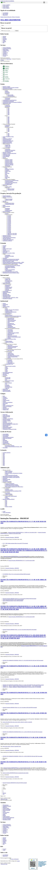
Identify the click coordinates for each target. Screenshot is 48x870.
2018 (8, 114)
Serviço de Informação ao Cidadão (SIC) (10, 423)
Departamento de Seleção (7, 88)
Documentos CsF (8, 290)
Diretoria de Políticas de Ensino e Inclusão (10, 87)
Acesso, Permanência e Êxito (8, 136)
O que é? (4, 848)
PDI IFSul (5, 374)
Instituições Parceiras (7, 292)
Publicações (5, 251)
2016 (4, 454)
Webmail (4, 837)
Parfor (6, 172)
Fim (3, 794)
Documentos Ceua (10, 363)
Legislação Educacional (7, 141)
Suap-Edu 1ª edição (8, 159)
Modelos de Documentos (7, 142)
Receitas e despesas (6, 419)
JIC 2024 (9, 216)
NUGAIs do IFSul (8, 387)
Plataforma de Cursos (7, 103)
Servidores (5, 421)
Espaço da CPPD (10, 350)
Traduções (7, 289)
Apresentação (7, 98)
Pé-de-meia (7, 173)
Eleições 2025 (7, 377)
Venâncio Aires (5, 409)
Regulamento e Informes (9, 445)
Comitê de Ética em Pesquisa (8, 239)
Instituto (4, 303)
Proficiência (7, 286)
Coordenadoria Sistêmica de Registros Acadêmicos (12, 102)
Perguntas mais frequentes (10, 269)
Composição (7, 105)
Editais (4, 137)
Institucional (5, 414)
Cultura (4, 246)
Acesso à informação (7, 47)
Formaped (7, 170)
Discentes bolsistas (8, 210)
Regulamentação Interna (9, 203)
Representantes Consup (9, 380)
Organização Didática (9, 181)
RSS (4, 844)
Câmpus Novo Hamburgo (7, 402)
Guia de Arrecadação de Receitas (11, 475)
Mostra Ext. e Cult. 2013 (12, 234)
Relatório (7, 257)
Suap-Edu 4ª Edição (9, 162)
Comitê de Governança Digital (13, 332)
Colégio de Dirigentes (9, 342)
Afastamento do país (6, 296)
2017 (6, 379)
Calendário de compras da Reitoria (11, 484)
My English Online (8, 280)
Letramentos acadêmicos (7, 240)
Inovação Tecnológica (7, 818)
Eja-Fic (6, 175)
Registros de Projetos (9, 151)
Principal (6, 213)
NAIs (8, 322)
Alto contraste (5, 13)
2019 (8, 113)
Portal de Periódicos (6, 211)
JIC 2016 (9, 225)
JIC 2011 (9, 230)
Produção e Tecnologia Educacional (9, 153)
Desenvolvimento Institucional (8, 817)
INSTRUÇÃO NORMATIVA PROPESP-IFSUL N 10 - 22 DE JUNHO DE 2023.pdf (22, 731)
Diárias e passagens (8, 471)
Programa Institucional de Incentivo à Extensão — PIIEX (13, 262)
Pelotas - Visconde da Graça (8, 405)
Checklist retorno (8, 288)
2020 (8, 112)
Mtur (6, 174)
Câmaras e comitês (8, 200)
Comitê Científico (8, 186)
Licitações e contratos (7, 420)
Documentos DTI (10, 333)
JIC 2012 (9, 229)
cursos (19, 746)
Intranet (4, 838)
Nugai (6, 367)
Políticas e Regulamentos (7, 196)
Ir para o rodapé (6, 7)
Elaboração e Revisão (9, 164)
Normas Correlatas (8, 506)
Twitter (4, 841)
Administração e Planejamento (10, 311)
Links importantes (10, 354)
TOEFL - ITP (7, 146)
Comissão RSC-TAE (9, 364)
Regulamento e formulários (10, 150)
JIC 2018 (9, 222)
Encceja (4, 157)
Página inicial (8, 58)
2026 (4, 465)
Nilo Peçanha (7, 165)
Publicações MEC (10, 189)
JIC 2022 (9, 218)
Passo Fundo (5, 403)
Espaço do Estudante (7, 809)
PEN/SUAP (9, 334)
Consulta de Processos (7, 48)
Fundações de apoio (6, 390)
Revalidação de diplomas (7, 298)
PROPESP (12, 772)
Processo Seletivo (6, 812)
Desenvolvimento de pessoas (8, 437)
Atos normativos (6, 373)
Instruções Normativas (7, 236)
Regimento (7, 126)
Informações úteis (6, 294)
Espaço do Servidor (6, 810)
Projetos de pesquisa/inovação (19, 772)
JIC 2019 (9, 221)
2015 (4, 453)
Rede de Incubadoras (7, 391)
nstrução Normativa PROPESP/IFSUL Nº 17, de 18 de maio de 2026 (21, 560)
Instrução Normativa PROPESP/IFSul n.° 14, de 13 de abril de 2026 (16, 556)
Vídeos (6, 268)
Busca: (2, 30)
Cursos (4, 811)
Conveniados (7, 255)
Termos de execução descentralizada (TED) (13, 490)
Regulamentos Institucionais (8, 140)
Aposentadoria (5, 436)
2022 (8, 110)
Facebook (4, 839)
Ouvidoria (5, 53)
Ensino (6, 308)
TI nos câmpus (10, 330)
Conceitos (7, 488)
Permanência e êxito (9, 183)
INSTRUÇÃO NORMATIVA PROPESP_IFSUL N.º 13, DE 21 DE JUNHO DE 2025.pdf (23, 684)
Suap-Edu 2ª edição (8, 160)
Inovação (4, 201)
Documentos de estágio (9, 256)
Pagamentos (5, 478)
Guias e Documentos (7, 512)
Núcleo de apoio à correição (10, 366)
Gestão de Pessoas (8, 312)
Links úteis (7, 388)
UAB (6, 178)
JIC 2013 (9, 228)
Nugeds (6, 368)
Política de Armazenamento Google (14, 336)
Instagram (4, 840)
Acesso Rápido (5, 434)
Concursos (5, 813)
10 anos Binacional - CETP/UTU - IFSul (10, 297)
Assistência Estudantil (7, 806)
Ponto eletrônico (6, 435)
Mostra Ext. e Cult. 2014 (12, 233)
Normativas (5, 258)
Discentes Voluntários (7, 238)
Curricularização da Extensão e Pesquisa (12, 265)
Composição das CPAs (11, 347)
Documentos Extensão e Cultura (9, 252)
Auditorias (5, 417)
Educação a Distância (7, 152)
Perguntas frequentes (6, 195)
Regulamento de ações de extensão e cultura (11, 272)
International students (7, 295)
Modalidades (7, 208)
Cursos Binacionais (6, 155)
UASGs (6, 474)
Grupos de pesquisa (8, 198)
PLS (6, 383)
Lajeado (4, 401)
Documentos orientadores (10, 266)
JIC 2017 (9, 224)
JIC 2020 (9, 220)
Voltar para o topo (3, 799)
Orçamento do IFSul (9, 489)
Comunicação (5, 52)
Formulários (7, 209)
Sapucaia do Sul (6, 408)
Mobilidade (5, 293)
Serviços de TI (10, 331)
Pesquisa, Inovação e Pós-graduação (12, 309)
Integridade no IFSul (6, 819)
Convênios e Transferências (8, 418)
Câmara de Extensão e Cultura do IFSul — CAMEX (12, 263)
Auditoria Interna (6, 50)
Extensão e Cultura (8, 310)
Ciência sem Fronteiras (11, 320)
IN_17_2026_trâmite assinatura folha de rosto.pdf (15, 543)
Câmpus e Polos (6, 808)
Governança (5, 375)
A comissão (9, 352)
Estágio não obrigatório (7, 438)
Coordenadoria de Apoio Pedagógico (10, 100)
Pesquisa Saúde (10, 94)
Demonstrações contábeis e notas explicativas (11, 477)
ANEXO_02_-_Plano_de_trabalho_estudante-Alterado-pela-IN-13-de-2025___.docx (22, 685)
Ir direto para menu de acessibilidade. (7, 0)
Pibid (6, 167)
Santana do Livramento (7, 406)
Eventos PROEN (6, 156)
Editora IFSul (5, 389)
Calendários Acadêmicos (7, 138)
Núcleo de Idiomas (10, 321)
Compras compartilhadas (9, 483)
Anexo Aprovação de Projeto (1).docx (13, 599)
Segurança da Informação (12, 335)
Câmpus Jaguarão (6, 400)
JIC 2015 (9, 226)
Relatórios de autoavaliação (12, 346)
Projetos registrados (6, 206)
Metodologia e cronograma (10, 267)
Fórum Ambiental (8, 382)
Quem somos (9, 345)
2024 (8, 108)
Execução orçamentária (7, 481)
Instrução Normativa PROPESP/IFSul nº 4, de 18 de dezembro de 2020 (17, 767)
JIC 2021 (9, 219)
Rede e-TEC (7, 177)
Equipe (6, 90)
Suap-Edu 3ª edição (8, 161)
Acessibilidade (5, 12)
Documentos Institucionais (8, 372)
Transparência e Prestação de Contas (9, 429)
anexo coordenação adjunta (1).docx (13, 600)
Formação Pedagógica (9, 163)
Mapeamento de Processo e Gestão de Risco (11, 476)
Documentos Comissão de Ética (13, 355)
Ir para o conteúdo (6, 4)
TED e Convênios (8, 472)
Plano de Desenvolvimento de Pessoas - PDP (13, 446)
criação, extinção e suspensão (12, 746)
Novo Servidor (5, 441)
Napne (6, 370)
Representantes (8, 285)
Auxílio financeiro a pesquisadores (9, 237)
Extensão (4, 245)
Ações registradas (8, 270)
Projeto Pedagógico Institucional (11, 182)
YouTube (4, 843)
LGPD (4, 511)
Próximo (4, 793)
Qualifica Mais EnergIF (7, 248)
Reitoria (4, 305)
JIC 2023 (9, 217)
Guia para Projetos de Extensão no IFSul (10, 271)
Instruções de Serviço (7, 235)
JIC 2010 (9, 231)
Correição (4, 51)
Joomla (18, 860)
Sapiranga (4, 407)
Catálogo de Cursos (6, 154)
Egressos (4, 249)
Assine (4, 850)
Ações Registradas (6, 250)
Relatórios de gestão (6, 479)
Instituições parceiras (11, 324)
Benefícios (7, 91)
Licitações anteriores (6, 452)
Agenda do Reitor (6, 306)
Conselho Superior (8, 341)
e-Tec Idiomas (7, 147)
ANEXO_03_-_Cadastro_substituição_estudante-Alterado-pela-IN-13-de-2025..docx (22, 687)
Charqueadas (5, 398)
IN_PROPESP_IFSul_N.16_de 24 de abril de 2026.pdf (16, 574)
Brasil (4, 2)
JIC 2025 (9, 215)
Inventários (7, 498)
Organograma (5, 304)
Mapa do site (5, 14)
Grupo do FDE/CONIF (7, 184)
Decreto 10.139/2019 (7, 428)
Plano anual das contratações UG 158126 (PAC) (14, 486)
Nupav (6, 371)
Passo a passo (10, 361)
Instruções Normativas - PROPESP (12, 537)
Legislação (7, 384)
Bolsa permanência (11, 95)
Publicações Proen (10, 188)
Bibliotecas (5, 807)
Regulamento (7, 106)
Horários (9, 337)
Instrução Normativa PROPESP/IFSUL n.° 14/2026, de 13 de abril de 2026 (22, 532)
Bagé (4, 396)
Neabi (6, 369)
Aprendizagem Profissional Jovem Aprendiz (11, 259)
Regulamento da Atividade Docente (11, 180)
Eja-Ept (6, 176)
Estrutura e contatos (6, 86)
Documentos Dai (10, 323)
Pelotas (4, 404)
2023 (8, 109)
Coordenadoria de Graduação (8, 101)
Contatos (4, 55)
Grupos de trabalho (8, 494)
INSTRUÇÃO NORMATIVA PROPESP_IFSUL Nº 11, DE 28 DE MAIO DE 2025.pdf (23, 660)
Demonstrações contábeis (7, 427)
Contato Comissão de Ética (12, 356)
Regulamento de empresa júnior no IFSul (10, 260)
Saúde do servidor (6, 443)
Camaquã (4, 397)
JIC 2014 (9, 227)
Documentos (7, 92)
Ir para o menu (6, 5)
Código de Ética (10, 353)
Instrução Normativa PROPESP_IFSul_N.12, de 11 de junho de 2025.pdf (20, 707)
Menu (2, 60)
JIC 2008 (9, 232)
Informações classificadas (7, 422)
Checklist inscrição (8, 287)
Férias (4, 439)
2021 (8, 111)
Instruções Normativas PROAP (8, 499)
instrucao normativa (6, 772)
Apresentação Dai (10, 318)
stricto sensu (5, 746)
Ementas (9, 357)
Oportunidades (5, 291)
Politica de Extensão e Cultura (8, 261)
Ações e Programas (6, 415)
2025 (8, 131)
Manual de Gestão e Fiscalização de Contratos (13, 473)
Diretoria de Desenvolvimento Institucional (13, 316)
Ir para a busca (6, 6)
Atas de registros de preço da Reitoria (12, 485)
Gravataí (4, 399)
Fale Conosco (5, 54)
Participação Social (6, 416)
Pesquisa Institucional (7, 139)
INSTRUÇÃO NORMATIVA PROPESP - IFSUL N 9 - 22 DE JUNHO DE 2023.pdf (22, 756)
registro (27, 772)
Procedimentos (5, 442)
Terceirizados (5, 480)
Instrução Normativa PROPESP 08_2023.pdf (15, 782)
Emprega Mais (8, 171)
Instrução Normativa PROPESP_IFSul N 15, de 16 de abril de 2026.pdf (19, 598)
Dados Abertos (5, 49)
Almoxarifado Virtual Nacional (11, 496)
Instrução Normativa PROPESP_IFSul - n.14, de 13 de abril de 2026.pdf (19, 629)
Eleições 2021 (7, 378)
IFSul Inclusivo (5, 805)
